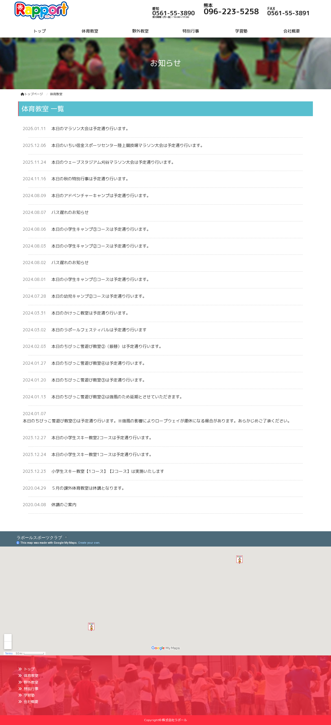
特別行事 (31, 688)
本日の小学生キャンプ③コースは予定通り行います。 (101, 229)
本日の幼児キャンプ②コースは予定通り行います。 (99, 296)
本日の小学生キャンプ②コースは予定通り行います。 (101, 246)
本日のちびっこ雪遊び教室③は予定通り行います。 (99, 380)
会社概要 (31, 701)
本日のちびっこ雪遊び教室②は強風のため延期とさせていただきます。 (117, 397)
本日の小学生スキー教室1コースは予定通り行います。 (102, 454)
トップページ (33, 94)
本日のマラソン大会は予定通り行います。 (90, 128)
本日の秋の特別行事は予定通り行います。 (90, 179)
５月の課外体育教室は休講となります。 (88, 488)
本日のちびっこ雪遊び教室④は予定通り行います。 (99, 363)
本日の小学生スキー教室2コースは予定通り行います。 (102, 437)
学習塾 (29, 695)
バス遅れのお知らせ (70, 212)
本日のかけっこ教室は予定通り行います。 (90, 313)
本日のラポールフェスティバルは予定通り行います (99, 330)
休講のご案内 (63, 504)
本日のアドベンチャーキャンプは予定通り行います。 (101, 195)
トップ (29, 669)
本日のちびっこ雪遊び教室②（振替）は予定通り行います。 (107, 346)
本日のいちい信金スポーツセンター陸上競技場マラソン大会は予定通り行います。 (128, 145)
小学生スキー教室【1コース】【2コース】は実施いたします (107, 471)
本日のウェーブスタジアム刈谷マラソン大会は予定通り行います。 (113, 162)
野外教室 (31, 682)
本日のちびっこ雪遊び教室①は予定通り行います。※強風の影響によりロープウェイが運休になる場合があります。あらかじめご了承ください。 (157, 421)
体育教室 (31, 675)
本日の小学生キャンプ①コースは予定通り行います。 (101, 279)
